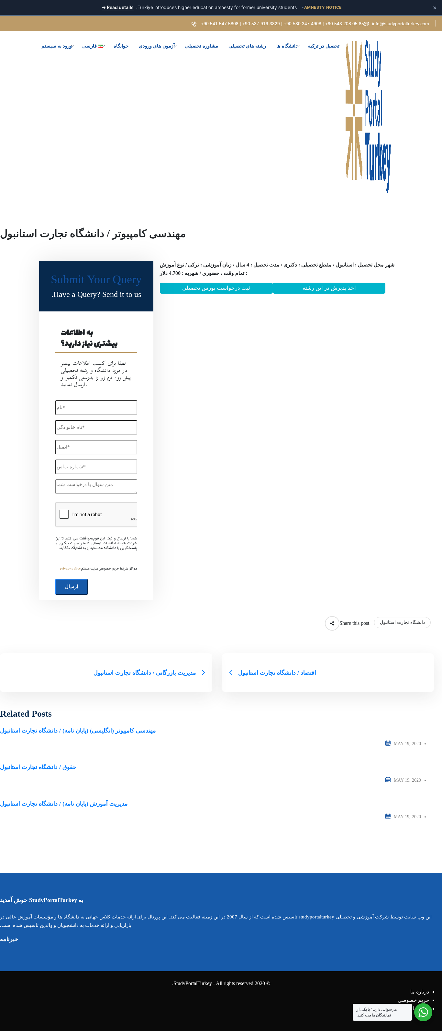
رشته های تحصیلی (247, 46)
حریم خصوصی (413, 1000)
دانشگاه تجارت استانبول (402, 622)
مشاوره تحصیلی (201, 46)
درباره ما (419, 991)
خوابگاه (121, 46)
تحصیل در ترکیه (323, 46)
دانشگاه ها (287, 46)
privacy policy (70, 568)
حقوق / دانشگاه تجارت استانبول (38, 767)
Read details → (118, 7)
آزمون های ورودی (157, 46)
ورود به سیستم (56, 46)
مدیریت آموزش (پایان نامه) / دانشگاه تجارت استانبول (64, 803)
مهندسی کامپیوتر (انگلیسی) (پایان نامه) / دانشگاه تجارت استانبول (78, 730)
